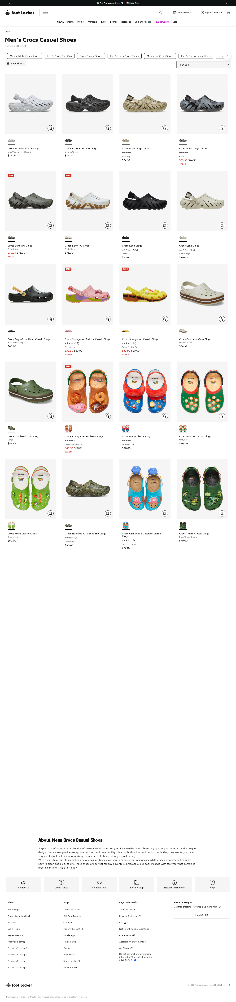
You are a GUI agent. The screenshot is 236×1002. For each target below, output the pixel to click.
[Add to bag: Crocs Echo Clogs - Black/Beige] (222, 225)
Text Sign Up (69, 941)
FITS (121, 922)
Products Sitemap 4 (17, 960)
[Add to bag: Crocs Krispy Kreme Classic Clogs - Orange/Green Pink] (108, 416)
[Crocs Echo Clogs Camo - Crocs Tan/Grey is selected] (126, 140)
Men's (80, 21)
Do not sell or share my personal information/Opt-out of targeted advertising (135, 956)
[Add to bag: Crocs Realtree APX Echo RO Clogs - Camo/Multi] (108, 513)
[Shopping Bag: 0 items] (228, 12)
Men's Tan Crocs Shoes (160, 56)
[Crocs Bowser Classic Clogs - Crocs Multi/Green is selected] (183, 428)
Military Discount (71, 928)
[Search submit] (160, 12)
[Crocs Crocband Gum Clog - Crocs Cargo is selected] (11, 428)
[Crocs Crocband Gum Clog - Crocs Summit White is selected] (183, 331)
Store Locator (70, 960)
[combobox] (101, 12)
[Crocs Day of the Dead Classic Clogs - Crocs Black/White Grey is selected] (11, 331)
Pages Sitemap (15, 935)
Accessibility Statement (131, 941)
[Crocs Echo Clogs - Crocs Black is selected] (126, 238)
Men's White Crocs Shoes (24, 56)
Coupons (67, 922)
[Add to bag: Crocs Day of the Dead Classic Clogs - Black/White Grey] (51, 319)
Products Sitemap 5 (17, 967)
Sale (175, 21)
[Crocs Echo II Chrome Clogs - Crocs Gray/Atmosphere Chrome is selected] (11, 140)
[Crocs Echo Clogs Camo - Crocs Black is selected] (183, 140)
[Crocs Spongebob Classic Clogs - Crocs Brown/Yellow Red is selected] (126, 331)
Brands (114, 21)
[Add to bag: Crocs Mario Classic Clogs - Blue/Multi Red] (165, 416)
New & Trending (65, 21)
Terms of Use (126, 909)
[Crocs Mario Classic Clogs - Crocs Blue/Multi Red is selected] (126, 428)
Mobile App (69, 935)
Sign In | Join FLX (213, 12)
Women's (92, 21)
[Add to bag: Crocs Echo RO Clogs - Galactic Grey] (51, 225)
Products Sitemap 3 (17, 954)
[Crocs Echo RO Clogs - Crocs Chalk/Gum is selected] (68, 238)
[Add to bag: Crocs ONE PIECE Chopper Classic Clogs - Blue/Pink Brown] (165, 513)
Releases (126, 21)
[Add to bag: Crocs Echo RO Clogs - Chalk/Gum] (108, 225)
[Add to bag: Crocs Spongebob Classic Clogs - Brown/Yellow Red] (165, 319)
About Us (12, 909)
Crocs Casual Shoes (91, 56)
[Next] (226, 3)
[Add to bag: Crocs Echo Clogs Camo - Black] (222, 128)
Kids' (103, 21)
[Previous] (9, 3)
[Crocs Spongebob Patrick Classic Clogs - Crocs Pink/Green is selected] (68, 331)
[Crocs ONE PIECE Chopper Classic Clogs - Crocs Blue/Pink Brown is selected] (126, 526)
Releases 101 (69, 954)
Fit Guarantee (70, 967)
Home (7, 31)
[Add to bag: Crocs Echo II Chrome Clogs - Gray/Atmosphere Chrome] (51, 128)
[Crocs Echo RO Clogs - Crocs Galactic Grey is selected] (11, 238)
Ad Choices (125, 948)
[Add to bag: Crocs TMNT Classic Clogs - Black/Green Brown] (222, 513)
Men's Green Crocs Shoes (195, 56)
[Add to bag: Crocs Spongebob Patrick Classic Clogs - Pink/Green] (108, 319)
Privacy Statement (128, 916)
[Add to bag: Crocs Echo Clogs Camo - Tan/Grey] (165, 128)
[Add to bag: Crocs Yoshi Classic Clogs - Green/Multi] (51, 513)
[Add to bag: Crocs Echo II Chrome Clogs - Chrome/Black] (108, 128)
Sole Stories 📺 (143, 21)
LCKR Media (14, 928)
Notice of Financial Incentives (134, 928)
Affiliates (12, 922)
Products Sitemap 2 (17, 948)
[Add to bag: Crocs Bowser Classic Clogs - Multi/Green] (222, 416)
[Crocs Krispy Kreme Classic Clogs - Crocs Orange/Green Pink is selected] (68, 428)
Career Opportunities (18, 916)
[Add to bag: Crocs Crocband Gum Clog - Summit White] (222, 319)
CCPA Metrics (126, 935)
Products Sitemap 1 (17, 941)
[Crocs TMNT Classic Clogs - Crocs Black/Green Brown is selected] (183, 526)
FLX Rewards (162, 21)
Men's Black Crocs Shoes (124, 56)
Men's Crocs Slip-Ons (59, 56)
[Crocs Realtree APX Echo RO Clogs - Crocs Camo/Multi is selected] (68, 526)
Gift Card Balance (72, 916)
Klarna (66, 948)
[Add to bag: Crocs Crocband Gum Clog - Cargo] (51, 416)
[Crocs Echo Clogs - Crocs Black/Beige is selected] (183, 238)
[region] (118, 3)
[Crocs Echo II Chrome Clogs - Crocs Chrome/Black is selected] (68, 140)
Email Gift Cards (71, 909)
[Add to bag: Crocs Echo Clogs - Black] (165, 225)
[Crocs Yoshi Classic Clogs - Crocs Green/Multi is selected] (11, 526)
